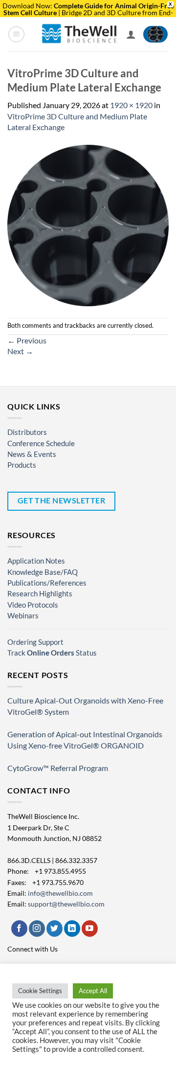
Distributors (27, 432)
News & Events (31, 454)
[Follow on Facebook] (19, 928)
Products (21, 464)
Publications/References (47, 582)
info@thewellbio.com (60, 893)
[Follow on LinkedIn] (72, 928)
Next (20, 351)
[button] (16, 34)
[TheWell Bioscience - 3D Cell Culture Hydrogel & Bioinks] (80, 34)
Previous (26, 340)
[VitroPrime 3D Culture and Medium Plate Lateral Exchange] (88, 224)
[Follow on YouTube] (90, 928)
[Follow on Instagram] (37, 928)
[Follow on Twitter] (54, 928)
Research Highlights (39, 593)
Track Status (52, 652)
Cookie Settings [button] (40, 991)
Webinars (23, 615)
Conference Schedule (41, 443)
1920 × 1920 (131, 105)
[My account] (131, 34)
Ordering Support (35, 641)
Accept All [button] (93, 991)
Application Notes (36, 560)
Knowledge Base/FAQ (42, 571)
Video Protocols (32, 604)
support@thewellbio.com (66, 904)
